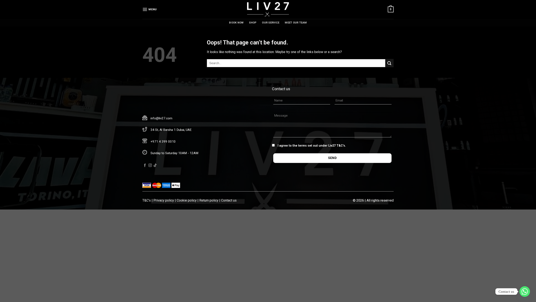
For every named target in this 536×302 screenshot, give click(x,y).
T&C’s (146, 200)
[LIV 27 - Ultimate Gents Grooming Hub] (268, 9)
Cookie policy (187, 200)
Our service (270, 22)
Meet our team (296, 22)
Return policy (208, 200)
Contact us (229, 200)
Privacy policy (163, 200)
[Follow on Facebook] (145, 165)
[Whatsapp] (524, 291)
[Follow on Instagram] (150, 165)
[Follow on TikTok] (155, 165)
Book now (236, 22)
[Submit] (389, 63)
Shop (252, 22)
